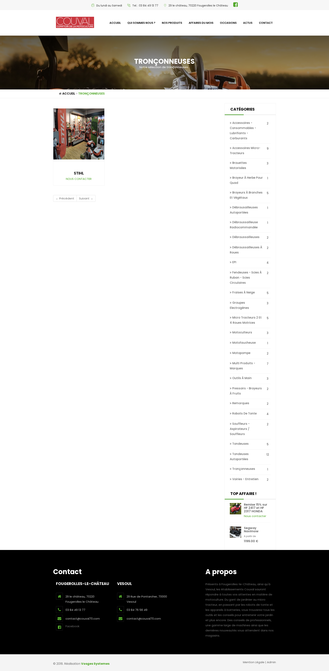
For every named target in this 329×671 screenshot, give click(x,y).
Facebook (72, 626)
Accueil (115, 23)
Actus (247, 23)
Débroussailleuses (246, 237)
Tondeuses (240, 444)
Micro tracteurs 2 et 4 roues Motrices (246, 320)
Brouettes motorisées (238, 165)
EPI (234, 262)
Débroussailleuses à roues (246, 249)
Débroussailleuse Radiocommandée (244, 224)
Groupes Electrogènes (239, 305)
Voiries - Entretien (245, 479)
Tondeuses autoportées (239, 456)
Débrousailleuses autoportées (244, 209)
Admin (271, 662)
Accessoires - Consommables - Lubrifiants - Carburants (243, 130)
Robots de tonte (244, 413)
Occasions (228, 23)
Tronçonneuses (243, 469)
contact (266, 23)
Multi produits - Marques (242, 365)
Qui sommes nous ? (141, 23)
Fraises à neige (243, 292)
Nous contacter (79, 178)
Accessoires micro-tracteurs (245, 150)
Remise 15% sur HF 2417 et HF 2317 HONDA (255, 508)
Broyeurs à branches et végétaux (246, 195)
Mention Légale (253, 662)
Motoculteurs (242, 332)
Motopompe (241, 353)
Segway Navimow (251, 529)
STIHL (79, 173)
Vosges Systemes (95, 663)
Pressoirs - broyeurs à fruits (246, 390)
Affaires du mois (201, 23)
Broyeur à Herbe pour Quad (246, 180)
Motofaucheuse (244, 343)
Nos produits (172, 23)
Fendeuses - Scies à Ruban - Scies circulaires (246, 277)
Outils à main (242, 378)
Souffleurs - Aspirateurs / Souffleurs (240, 429)
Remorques (240, 403)
